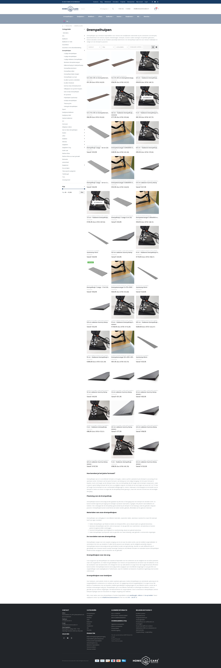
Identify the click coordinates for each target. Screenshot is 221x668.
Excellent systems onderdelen (72, 80)
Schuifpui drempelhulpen (70, 100)
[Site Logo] (70, 9)
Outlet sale (65, 150)
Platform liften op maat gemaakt (71, 156)
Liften (100, 16)
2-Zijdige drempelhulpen (70, 53)
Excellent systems (140, 613)
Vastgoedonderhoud (141, 617)
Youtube (67, 638)
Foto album (115, 1)
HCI (63, 121)
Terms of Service (115, 641)
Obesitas (146, 16)
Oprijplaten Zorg (66, 147)
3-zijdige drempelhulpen (70, 56)
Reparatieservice (140, 615)
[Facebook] (152, 2)
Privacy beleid (115, 628)
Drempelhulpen (68, 16)
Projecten (123, 1)
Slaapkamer (129, 16)
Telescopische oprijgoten (69, 171)
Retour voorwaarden (116, 626)
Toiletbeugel (65, 174)
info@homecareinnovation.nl (141, 9)
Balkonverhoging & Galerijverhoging (73, 65)
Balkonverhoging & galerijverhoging (96, 636)
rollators (140, 595)
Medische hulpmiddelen (93, 645)
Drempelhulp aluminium (133, 146)
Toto (63, 177)
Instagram (71, 638)
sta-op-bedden (149, 595)
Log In (146, 1)
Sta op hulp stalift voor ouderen (144, 626)
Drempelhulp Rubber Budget (104, 425)
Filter (82, 192)
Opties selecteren (106, 124)
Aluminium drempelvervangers (94, 76)
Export (64, 109)
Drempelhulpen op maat (70, 77)
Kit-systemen (67, 94)
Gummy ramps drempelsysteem (154, 181)
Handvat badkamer (67, 118)
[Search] (113, 8)
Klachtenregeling (115, 630)
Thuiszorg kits (67, 103)
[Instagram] (158, 2)
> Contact (127, 9)
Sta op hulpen (65, 168)
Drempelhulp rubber (158, 76)
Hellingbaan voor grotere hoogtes (73, 89)
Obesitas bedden (91, 649)
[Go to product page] (98, 62)
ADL (138, 16)
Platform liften (66, 153)
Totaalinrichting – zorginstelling (144, 632)
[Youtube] (155, 2)
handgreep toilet (66, 115)
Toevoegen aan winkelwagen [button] (106, 54)
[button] (153, 47)
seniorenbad (65, 162)
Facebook (64, 638)
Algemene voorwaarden (117, 624)
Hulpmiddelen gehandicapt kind (95, 638)
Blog (101, 1)
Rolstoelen (65, 159)
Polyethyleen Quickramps (93, 250)
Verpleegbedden (140, 619)
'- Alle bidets (65, 33)
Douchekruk (65, 44)
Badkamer (109, 16)
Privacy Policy (114, 639)
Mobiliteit (91, 16)
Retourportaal (130, 1)
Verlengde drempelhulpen (132, 216)
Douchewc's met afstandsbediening (71, 47)
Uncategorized (66, 180)
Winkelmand (108, 1)
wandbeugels (133, 595)
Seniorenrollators (91, 647)
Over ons (121, 9)
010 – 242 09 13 (132, 597)
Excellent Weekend (69, 83)
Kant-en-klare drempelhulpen (69, 130)
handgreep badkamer (67, 112)
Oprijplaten (80, 16)
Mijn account (139, 1)
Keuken (119, 16)
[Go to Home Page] (62, 26)
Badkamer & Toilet (67, 42)
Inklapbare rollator (67, 127)
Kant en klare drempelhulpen (94, 146)
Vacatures (95, 1)
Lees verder (156, 89)
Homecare (65, 124)
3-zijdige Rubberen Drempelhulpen (144, 76)
